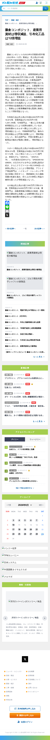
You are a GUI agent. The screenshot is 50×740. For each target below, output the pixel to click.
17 (13, 529)
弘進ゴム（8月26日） (13, 387)
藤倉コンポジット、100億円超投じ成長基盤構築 (23, 328)
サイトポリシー (32, 692)
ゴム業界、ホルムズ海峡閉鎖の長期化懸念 (26, 465)
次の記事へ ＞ (39, 228)
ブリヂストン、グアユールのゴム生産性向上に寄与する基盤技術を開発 (25, 378)
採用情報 (30, 675)
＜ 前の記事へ (10, 228)
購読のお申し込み (26, 715)
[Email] (25, 211)
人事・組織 (9, 688)
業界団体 (8, 692)
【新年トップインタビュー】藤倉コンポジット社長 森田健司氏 (25, 352)
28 (37, 534)
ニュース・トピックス (13, 671)
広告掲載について (33, 679)
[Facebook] (25, 203)
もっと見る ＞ (39, 357)
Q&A (28, 683)
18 (19, 529)
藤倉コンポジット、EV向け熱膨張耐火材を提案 (22, 322)
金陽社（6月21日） (16, 473)
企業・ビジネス (10, 679)
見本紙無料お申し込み (27, 708)
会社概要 (30, 671)
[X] (25, 215)
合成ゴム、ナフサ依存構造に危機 (21, 449)
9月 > (41, 505)
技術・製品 (9, 675)
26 (25, 534)
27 (31, 534)
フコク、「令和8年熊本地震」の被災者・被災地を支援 (25, 406)
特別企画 (8, 700)
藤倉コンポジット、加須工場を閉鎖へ (19, 334)
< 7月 (9, 505)
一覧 (25, 228)
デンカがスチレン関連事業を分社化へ (23, 481)
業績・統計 (15, 20)
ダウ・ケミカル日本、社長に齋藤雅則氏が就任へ (24, 397)
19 (25, 529)
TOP (6, 20)
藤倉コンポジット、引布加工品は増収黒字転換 (22, 340)
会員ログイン (27, 722)
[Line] (25, 207)
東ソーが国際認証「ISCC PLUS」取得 (23, 457)
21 (37, 529)
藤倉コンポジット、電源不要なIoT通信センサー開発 (24, 310)
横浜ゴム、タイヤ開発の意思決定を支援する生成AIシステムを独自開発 (25, 415)
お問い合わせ (31, 688)
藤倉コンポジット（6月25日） (16, 316)
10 (13, 525)
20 (31, 529)
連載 (6, 696)
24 (13, 534)
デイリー (14, 439)
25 (19, 534)
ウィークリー (35, 439)
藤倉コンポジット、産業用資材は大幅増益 (21, 346)
